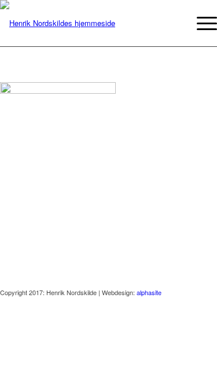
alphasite (149, 292)
